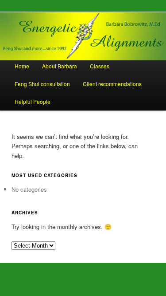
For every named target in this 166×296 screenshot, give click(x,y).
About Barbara (59, 66)
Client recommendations (112, 83)
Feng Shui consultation (42, 83)
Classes (99, 66)
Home (22, 66)
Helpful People (32, 101)
